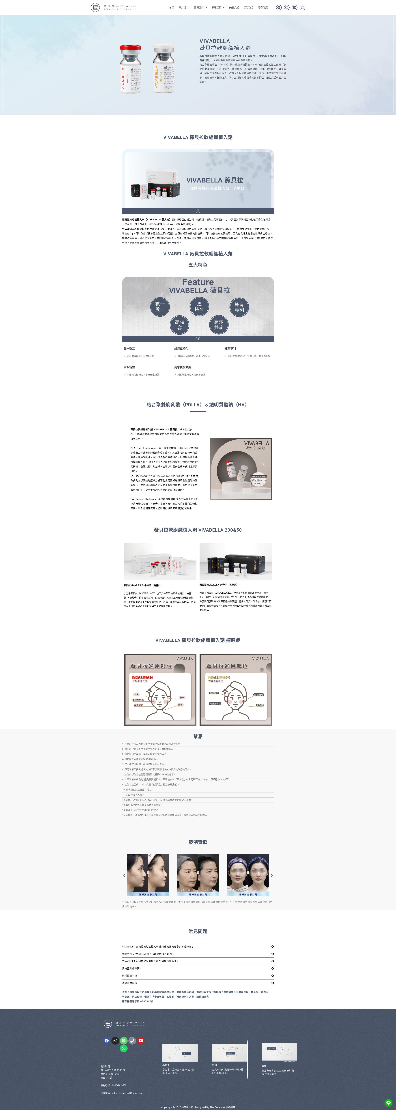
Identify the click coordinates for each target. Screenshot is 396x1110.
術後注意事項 (129, 983)
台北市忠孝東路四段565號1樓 (278, 1070)
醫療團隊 (199, 7)
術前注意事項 (129, 975)
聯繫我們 (263, 7)
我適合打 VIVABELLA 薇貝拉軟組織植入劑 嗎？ (148, 954)
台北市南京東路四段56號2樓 (178, 1069)
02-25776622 (169, 1072)
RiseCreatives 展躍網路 (222, 1107)
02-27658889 (269, 1074)
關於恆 (182, 7)
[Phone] (132, 1041)
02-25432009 (219, 1072)
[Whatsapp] (302, 7)
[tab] (198, 946)
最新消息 (249, 7)
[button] (124, 875)
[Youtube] (141, 1041)
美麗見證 (234, 7)
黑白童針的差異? (131, 968)
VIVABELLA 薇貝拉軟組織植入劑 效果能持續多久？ (150, 961)
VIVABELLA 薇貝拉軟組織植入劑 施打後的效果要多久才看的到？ (158, 946)
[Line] (294, 7)
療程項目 (217, 7)
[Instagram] (287, 7)
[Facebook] (279, 7)
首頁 (171, 7)
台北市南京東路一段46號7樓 (227, 1069)
